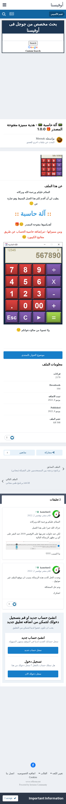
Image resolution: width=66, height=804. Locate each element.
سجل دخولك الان (33, 673)
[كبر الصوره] (33, 283)
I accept (9, 798)
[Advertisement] (33, 86)
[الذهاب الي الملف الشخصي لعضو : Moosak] (59, 140)
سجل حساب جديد (33, 650)
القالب (43, 773)
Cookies (33, 777)
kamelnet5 (45, 512)
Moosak (40, 138)
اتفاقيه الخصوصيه (26, 773)
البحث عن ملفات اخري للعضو (41, 142)
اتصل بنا (10, 773)
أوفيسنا (57, 5)
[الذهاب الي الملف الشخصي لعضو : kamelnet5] (56, 514)
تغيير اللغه (57, 773)
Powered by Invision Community (33, 785)
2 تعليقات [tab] (55, 499)
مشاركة (48, 452)
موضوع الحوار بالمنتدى (33, 355)
